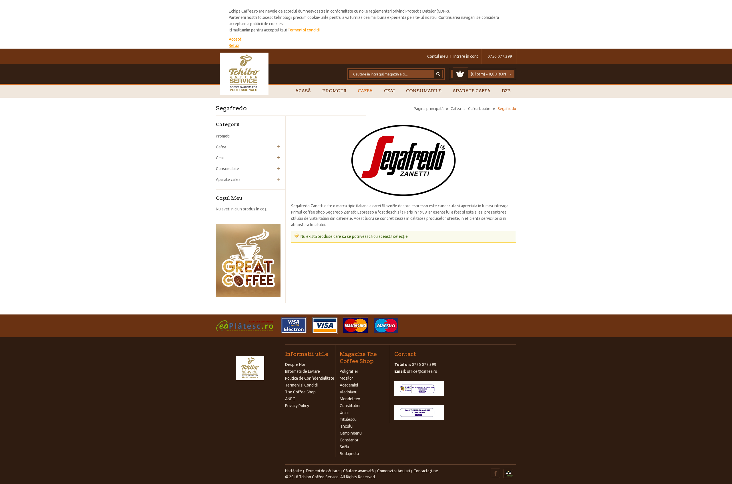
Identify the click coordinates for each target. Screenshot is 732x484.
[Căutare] (438, 74)
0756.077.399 (500, 56)
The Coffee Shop (300, 392)
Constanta (349, 440)
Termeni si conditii (304, 30)
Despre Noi (295, 364)
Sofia (344, 447)
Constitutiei (350, 405)
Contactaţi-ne (425, 471)
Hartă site (293, 471)
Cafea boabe (479, 108)
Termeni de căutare (322, 471)
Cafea (456, 108)
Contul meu (437, 56)
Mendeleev (350, 399)
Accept (235, 39)
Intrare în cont (465, 56)
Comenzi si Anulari (393, 471)
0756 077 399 (424, 364)
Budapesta (349, 453)
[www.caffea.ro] (244, 74)
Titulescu (348, 419)
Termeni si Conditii (301, 385)
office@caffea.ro (422, 371)
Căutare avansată (358, 471)
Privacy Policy (297, 405)
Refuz (234, 45)
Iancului (346, 426)
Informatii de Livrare (302, 371)
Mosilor (346, 378)
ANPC (290, 399)
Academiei (349, 385)
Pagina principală (428, 108)
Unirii (344, 412)
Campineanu (351, 433)
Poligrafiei (349, 371)
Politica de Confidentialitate (309, 378)
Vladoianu (348, 392)
